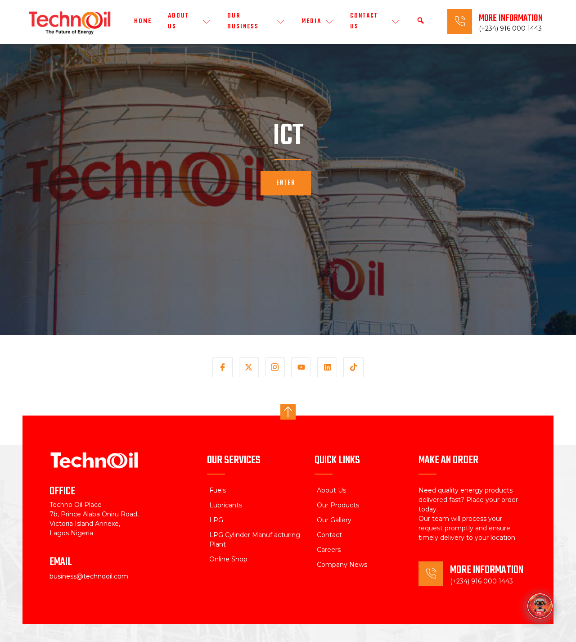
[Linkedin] (327, 367)
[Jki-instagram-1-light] (275, 367)
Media (311, 21)
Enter (285, 183)
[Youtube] (301, 367)
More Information (511, 18)
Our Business (243, 21)
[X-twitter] (249, 367)
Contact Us (364, 21)
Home (143, 21)
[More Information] (459, 21)
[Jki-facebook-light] (222, 367)
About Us (178, 21)
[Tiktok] (353, 367)
